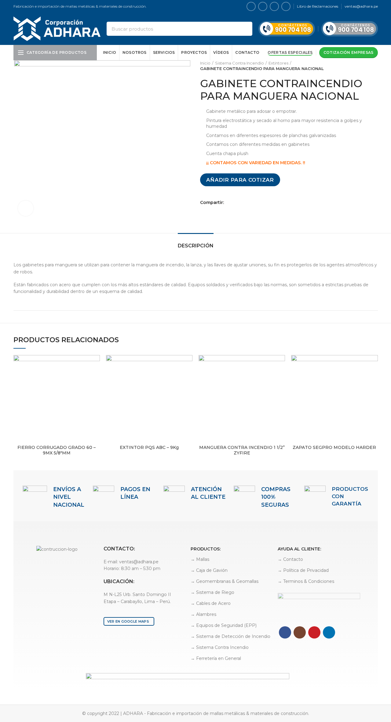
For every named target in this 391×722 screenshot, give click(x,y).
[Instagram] (262, 6)
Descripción (196, 246)
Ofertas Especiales (290, 52)
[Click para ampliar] (25, 208)
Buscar (244, 29)
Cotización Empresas (348, 52)
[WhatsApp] (244, 202)
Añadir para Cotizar (240, 180)
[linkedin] (286, 6)
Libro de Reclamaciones (317, 6)
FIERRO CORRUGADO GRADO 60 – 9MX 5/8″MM (56, 450)
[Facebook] (251, 6)
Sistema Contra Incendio (239, 63)
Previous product (363, 66)
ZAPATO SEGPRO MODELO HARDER (334, 447)
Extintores (278, 63)
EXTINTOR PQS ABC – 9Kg (149, 447)
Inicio (205, 63)
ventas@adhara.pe (361, 6)
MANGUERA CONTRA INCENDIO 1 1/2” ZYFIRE (242, 450)
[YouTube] (274, 6)
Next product (375, 66)
